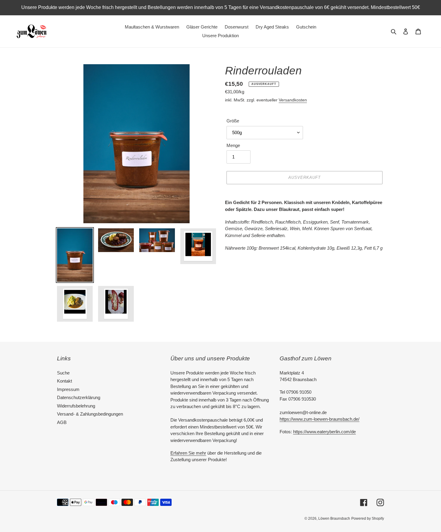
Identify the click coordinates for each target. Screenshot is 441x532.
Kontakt (64, 380)
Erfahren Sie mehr (188, 452)
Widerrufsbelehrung (76, 405)
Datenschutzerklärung (78, 397)
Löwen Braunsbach (334, 518)
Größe (232, 120)
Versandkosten (293, 100)
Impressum (68, 389)
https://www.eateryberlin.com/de (324, 431)
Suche (63, 372)
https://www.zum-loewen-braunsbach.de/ (319, 419)
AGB (62, 422)
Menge (233, 145)
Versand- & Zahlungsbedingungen (90, 413)
